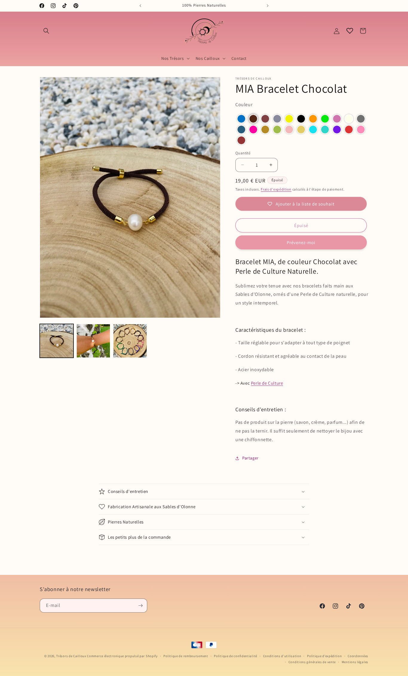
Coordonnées (358, 656)
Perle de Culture (267, 383)
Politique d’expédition (324, 656)
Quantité (242, 153)
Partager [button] (250, 458)
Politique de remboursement (185, 656)
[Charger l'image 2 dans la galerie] (93, 341)
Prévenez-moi (301, 242)
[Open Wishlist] (349, 30)
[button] (46, 30)
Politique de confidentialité (235, 656)
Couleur (243, 104)
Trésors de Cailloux (71, 656)
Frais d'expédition (276, 189)
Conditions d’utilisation (282, 656)
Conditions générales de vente (312, 662)
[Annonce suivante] (267, 5)
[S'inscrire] (140, 606)
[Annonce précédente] (140, 5)
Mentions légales (355, 662)
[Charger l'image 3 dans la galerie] (130, 341)
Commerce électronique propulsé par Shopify (122, 656)
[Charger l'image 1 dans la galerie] (56, 341)
